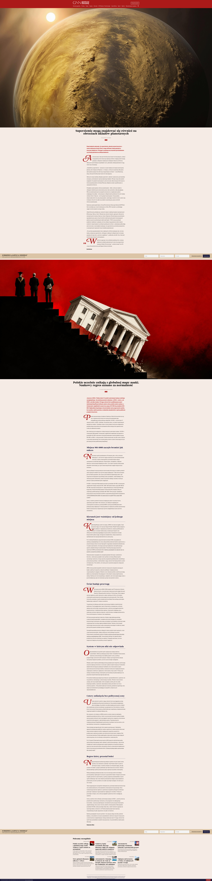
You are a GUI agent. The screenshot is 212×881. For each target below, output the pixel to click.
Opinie (123, 6)
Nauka (90, 6)
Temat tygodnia (76, 6)
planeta (121, 190)
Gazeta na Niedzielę (103, 876)
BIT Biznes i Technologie (104, 6)
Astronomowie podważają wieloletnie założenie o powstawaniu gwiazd (128, 845)
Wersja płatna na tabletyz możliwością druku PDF (135, 3)
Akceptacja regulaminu (197, 256)
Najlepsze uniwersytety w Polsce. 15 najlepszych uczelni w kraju (125, 860)
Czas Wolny (114, 6)
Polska (83, 6)
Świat (87, 6)
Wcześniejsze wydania (131, 6)
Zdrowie (95, 6)
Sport (119, 6)
